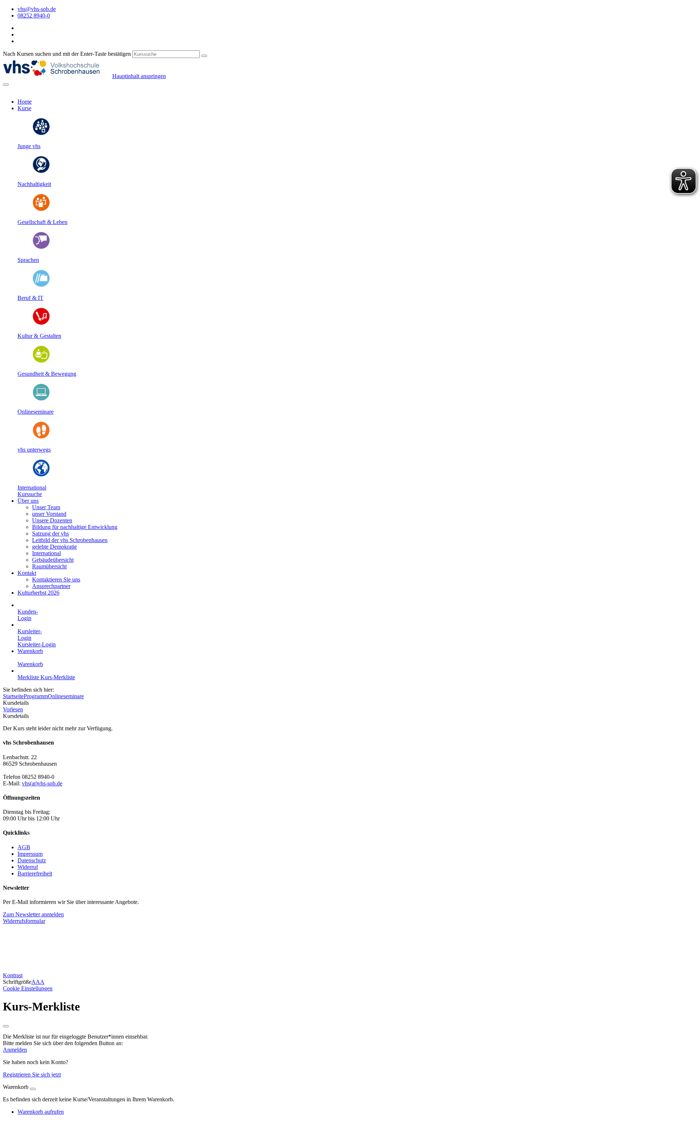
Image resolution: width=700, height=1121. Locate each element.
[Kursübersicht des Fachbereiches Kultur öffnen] (41, 323)
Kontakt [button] (27, 573)
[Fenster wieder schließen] (6, 1026)
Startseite (13, 696)
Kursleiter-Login (37, 644)
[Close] (33, 1089)
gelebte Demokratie (54, 547)
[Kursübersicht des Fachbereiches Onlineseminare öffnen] (41, 399)
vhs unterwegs (34, 450)
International (32, 487)
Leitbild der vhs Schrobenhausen (70, 540)
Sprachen (28, 260)
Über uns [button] (28, 501)
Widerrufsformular (24, 921)
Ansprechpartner (51, 586)
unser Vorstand (49, 514)
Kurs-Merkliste (57, 677)
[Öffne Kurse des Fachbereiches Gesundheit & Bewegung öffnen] (41, 361)
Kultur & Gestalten (39, 336)
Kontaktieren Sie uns (56, 579)
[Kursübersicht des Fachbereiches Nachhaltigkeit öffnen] (41, 172)
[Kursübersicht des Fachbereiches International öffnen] (41, 475)
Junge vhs (29, 146)
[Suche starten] (204, 56)
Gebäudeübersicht (53, 560)
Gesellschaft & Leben (42, 222)
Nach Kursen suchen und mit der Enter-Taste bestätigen (67, 54)
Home (25, 101)
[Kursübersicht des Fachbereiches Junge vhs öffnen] (41, 134)
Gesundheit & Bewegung (47, 374)
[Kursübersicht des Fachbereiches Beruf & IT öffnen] (41, 285)
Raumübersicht (49, 566)
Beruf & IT (30, 298)
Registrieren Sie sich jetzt (32, 1074)
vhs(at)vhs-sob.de (42, 783)
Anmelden (15, 1050)
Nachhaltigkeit (34, 184)
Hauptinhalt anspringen (139, 76)
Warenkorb (30, 651)
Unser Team (46, 507)
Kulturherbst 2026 (38, 593)
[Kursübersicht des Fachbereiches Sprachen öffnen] (41, 247)
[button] (30, 494)
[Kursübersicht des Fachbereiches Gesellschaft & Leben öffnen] (41, 209)
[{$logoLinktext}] (57, 76)
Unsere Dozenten (52, 520)
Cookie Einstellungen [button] (27, 988)
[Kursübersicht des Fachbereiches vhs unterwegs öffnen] (41, 437)
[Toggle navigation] (6, 85)
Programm (36, 696)
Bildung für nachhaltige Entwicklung (74, 527)
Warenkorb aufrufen (41, 1112)
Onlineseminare (36, 412)
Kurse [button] (24, 108)
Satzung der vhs (50, 533)
